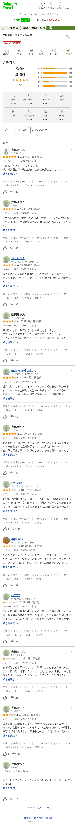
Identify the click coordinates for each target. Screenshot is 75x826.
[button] (14, 151)
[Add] (67, 36)
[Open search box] (6, 130)
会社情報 (26, 818)
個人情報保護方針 (44, 818)
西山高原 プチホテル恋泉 (17, 35)
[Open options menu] (70, 150)
